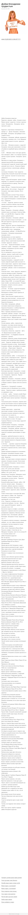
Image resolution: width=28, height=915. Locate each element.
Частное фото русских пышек (9, 896)
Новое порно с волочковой (8, 886)
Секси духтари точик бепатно (9, 880)
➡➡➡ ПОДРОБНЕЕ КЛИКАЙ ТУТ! (11, 39)
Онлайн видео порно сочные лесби (10, 883)
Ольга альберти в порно (7, 902)
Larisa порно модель (6, 899)
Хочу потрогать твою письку (9, 891)
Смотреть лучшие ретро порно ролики (11, 877)
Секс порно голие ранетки (8, 894)
